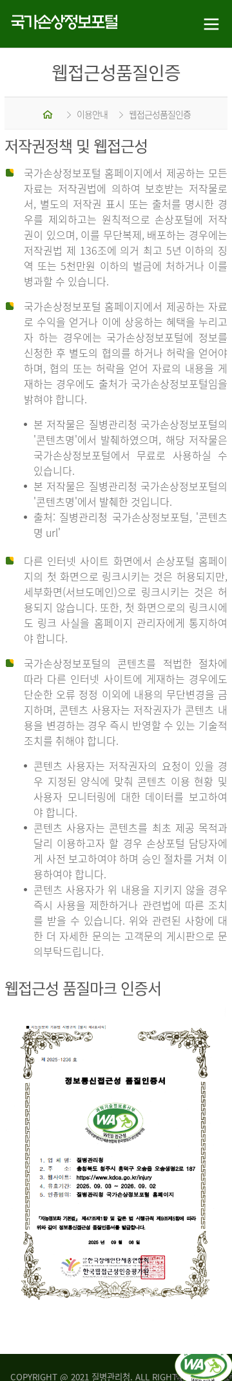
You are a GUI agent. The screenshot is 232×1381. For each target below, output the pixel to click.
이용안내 (92, 114)
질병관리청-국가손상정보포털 (58, 24)
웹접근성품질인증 (160, 114)
